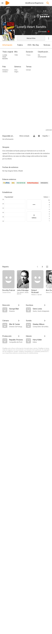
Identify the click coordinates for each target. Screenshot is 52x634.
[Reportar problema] (34, 136)
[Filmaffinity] (6, 184)
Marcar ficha (31, 38)
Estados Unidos (5, 71)
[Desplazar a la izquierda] (37, 266)
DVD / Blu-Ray (33, 45)
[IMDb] (13, 184)
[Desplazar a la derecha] (42, 266)
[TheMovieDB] (21, 184)
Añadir (20, 171)
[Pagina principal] (7, 4)
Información (7, 45)
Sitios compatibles (24, 136)
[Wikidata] (44, 184)
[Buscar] (48, 3)
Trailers (20, 45)
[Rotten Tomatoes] (33, 184)
